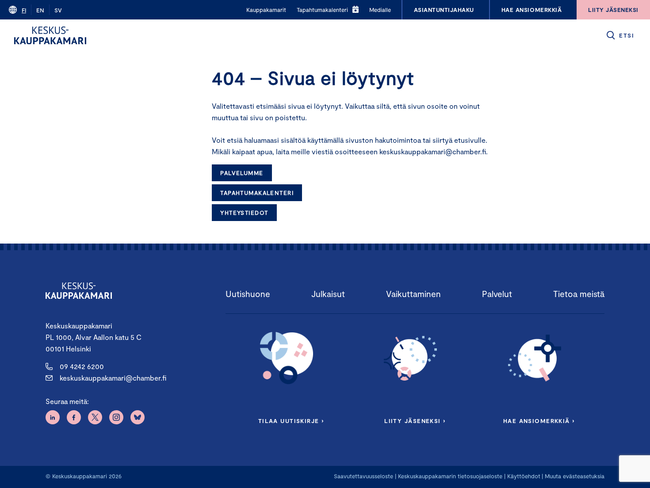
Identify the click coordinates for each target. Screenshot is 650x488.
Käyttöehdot (523, 476)
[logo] (50, 35)
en (40, 10)
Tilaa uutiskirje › (291, 420)
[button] (619, 35)
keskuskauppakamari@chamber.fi (113, 378)
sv (58, 10)
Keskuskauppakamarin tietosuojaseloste (449, 476)
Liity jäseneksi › (414, 420)
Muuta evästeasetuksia (574, 476)
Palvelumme (241, 172)
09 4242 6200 (82, 366)
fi (24, 10)
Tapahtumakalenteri (257, 192)
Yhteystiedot (244, 212)
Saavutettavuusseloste (363, 476)
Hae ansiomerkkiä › (539, 420)
